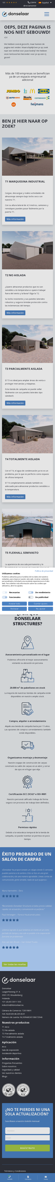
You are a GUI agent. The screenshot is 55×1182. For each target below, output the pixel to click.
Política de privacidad (44, 571)
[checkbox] (4, 592)
